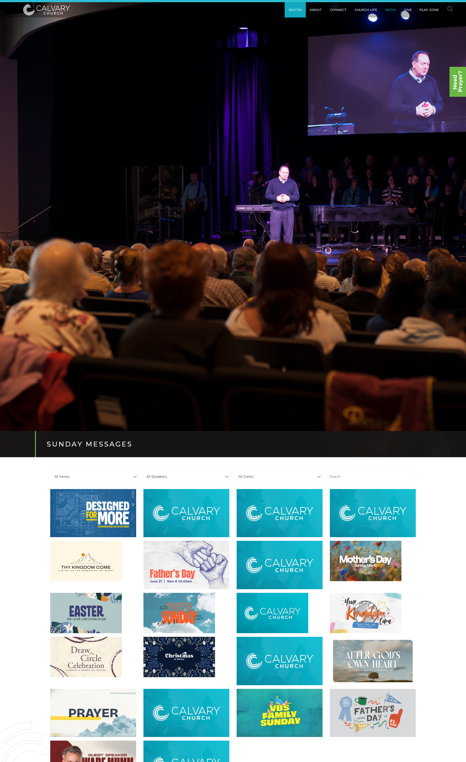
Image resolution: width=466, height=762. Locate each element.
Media (390, 10)
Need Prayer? (457, 82)
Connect (338, 10)
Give (408, 10)
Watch (295, 10)
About (316, 10)
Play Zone (429, 10)
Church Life (366, 10)
